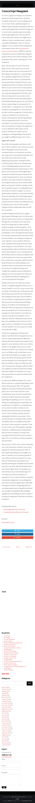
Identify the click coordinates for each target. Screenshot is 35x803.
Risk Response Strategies (10, 665)
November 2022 (6, 705)
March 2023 (5, 697)
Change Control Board (10, 658)
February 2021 (5, 743)
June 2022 (4, 715)
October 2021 (5, 731)
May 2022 (4, 717)
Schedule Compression (10, 654)
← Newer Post (6, 547)
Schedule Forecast (8, 522)
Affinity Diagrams (8, 670)
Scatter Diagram (8, 641)
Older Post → (29, 547)
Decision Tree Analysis (10, 651)
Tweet (18, 530)
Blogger (17, 798)
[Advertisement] (17, 570)
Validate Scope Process (10, 644)
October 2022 (5, 707)
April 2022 (4, 719)
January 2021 (5, 745)
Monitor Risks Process (10, 663)
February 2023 (6, 699)
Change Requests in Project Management (15, 666)
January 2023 (5, 701)
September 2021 (6, 733)
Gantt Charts (7, 636)
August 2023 (5, 691)
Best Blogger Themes (27, 800)
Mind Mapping (8, 649)
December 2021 (6, 727)
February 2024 (6, 689)
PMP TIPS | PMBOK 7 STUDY (18, 797)
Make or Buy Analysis (9, 646)
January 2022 (5, 725)
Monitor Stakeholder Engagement (13, 643)
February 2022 (6, 723)
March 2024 (5, 687)
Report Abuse (5, 674)
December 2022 (6, 703)
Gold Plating (7, 668)
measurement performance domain (16, 512)
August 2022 (5, 711)
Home (18, 547)
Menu (17, 5)
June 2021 (4, 739)
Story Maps (7, 637)
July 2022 (4, 713)
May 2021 (4, 741)
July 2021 (4, 737)
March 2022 (5, 721)
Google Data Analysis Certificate (12, 648)
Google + (18, 537)
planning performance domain (14, 509)
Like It (18, 534)
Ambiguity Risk (8, 659)
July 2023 (4, 693)
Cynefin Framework (9, 639)
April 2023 (4, 695)
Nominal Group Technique (11, 653)
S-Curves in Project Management (13, 661)
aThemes (10, 800)
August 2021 (5, 735)
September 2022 (6, 709)
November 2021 (6, 729)
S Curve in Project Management (15, 11)
